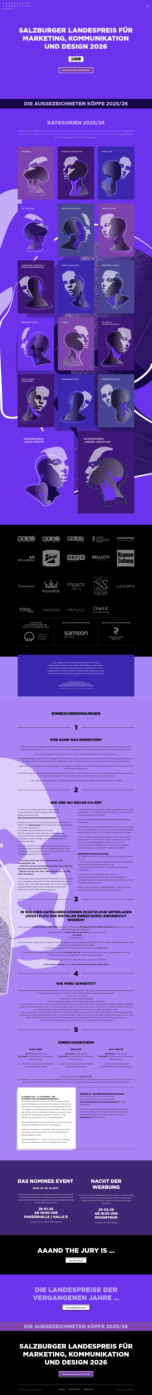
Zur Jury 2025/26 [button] (76, 1260)
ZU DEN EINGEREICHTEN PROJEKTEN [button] (76, 1374)
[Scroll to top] (148, 1387)
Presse (62, 1389)
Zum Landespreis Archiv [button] (76, 1308)
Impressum (88, 1389)
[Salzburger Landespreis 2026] (17, 6)
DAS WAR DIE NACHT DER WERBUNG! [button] (76, 70)
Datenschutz (74, 1389)
